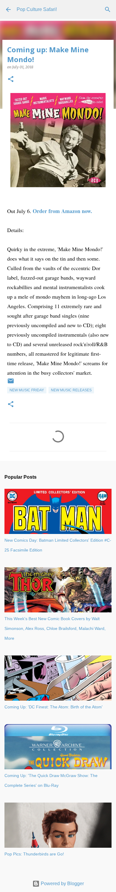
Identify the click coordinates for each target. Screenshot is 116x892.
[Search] (107, 9)
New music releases (71, 390)
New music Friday (27, 390)
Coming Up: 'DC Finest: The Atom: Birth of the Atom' (53, 707)
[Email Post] (10, 383)
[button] (10, 79)
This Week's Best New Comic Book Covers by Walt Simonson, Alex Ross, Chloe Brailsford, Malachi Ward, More (55, 628)
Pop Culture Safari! (37, 9)
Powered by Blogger (62, 883)
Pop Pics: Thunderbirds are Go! (34, 854)
